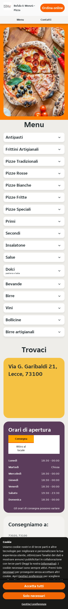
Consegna (21, 439)
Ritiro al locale (21, 448)
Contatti (46, 19)
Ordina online (52, 8)
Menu (20, 19)
